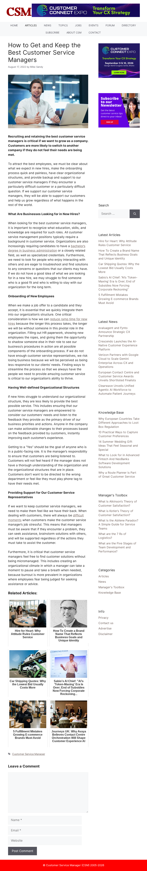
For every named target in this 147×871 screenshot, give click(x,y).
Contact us (105, 623)
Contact (95, 32)
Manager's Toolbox (111, 587)
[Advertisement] (122, 165)
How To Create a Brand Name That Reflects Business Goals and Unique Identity (118, 254)
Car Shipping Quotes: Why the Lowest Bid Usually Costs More (118, 268)
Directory (129, 25)
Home (14, 25)
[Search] (135, 214)
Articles (31, 25)
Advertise (105, 628)
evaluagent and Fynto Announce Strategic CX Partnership (114, 332)
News (47, 25)
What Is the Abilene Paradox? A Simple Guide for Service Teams (118, 524)
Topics (63, 25)
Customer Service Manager (28, 753)
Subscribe (52, 32)
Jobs (78, 25)
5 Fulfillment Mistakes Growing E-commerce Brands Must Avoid (118, 299)
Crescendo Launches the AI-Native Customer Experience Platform (117, 345)
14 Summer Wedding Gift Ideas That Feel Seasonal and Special (118, 445)
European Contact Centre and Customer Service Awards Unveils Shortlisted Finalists (118, 376)
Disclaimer (105, 634)
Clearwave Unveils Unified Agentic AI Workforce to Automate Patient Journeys (116, 390)
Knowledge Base (109, 592)
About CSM (74, 32)
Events (93, 25)
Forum (110, 25)
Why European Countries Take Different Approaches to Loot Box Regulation (118, 423)
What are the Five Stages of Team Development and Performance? (117, 547)
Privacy (103, 617)
